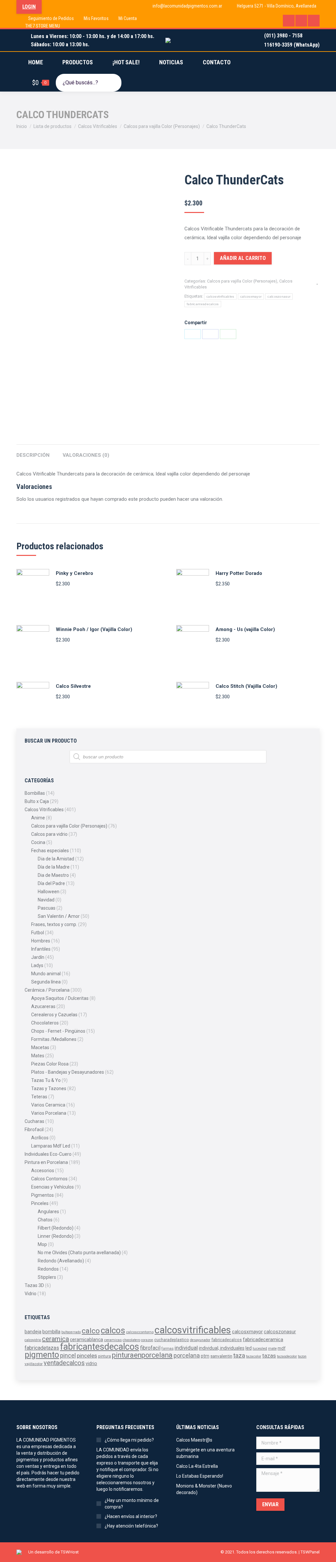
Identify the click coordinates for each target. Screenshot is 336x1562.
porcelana (187, 1355)
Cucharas (34, 1121)
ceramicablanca (86, 1339)
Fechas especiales (50, 850)
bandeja (33, 1331)
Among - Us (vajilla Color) (245, 629)
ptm (205, 1356)
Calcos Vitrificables (44, 809)
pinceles (87, 1355)
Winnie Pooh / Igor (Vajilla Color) (94, 629)
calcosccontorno (140, 1332)
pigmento (42, 1355)
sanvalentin (221, 1356)
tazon (302, 1356)
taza (239, 1355)
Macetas (40, 1047)
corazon (147, 1340)
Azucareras (43, 1006)
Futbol (37, 932)
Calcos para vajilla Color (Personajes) (242, 281)
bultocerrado (71, 1332)
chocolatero (131, 1340)
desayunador (200, 1340)
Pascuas (46, 908)
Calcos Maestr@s (194, 1440)
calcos (113, 1330)
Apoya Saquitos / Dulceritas (60, 998)
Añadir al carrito (243, 258)
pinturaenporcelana (142, 1355)
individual (186, 1347)
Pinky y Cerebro (74, 573)
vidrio (91, 1363)
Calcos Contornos (49, 1178)
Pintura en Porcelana (46, 1162)
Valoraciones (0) (86, 455)
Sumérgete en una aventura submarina (205, 1453)
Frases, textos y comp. (54, 924)
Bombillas (35, 793)
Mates (37, 1055)
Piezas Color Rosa (50, 1063)
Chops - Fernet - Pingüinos (58, 1031)
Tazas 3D (34, 1285)
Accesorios (42, 1170)
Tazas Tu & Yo (46, 1080)
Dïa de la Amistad (56, 858)
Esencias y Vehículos (52, 1187)
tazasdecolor (287, 1356)
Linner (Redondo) (56, 1236)
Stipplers (47, 1277)
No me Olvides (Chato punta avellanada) (79, 1252)
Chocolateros (45, 1022)
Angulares (48, 1211)
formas (167, 1348)
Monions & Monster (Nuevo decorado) (204, 1489)
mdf (281, 1348)
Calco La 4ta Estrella (197, 1466)
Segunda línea (46, 981)
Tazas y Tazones (48, 1088)
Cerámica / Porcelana (47, 990)
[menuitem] (47, 18)
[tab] (33, 452)
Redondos (48, 1269)
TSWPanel (310, 1552)
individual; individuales (221, 1348)
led (248, 1348)
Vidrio (30, 1293)
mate (272, 1348)
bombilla (51, 1332)
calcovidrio (33, 1340)
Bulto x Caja (37, 801)
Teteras (39, 1096)
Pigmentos (42, 1195)
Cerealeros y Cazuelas (54, 1014)
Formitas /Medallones (53, 1039)
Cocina (38, 842)
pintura (104, 1356)
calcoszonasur (278, 296)
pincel (68, 1355)
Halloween (48, 891)
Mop (42, 1244)
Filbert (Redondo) (56, 1228)
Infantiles (41, 949)
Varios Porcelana (48, 1113)
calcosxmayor (251, 296)
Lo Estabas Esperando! (199, 1476)
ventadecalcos (64, 1363)
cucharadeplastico (171, 1340)
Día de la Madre (54, 867)
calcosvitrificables (220, 296)
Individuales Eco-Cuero (48, 1154)
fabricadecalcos (226, 1340)
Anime (38, 817)
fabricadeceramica (263, 1339)
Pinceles (40, 1203)
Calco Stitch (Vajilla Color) (246, 686)
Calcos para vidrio (49, 834)
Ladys (37, 965)
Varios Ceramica (48, 1105)
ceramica (55, 1339)
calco (91, 1330)
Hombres (40, 940)
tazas (269, 1355)
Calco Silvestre (73, 686)
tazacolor (253, 1356)
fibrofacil (150, 1348)
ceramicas (113, 1340)
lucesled (260, 1348)
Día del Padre (51, 883)
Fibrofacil (34, 1129)
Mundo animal (46, 973)
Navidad (46, 899)
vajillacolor (34, 1363)
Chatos (45, 1219)
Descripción (33, 455)
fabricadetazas (42, 1348)
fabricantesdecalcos (203, 304)
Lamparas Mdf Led (50, 1146)
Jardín (37, 957)
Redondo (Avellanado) (61, 1260)
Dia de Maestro (53, 875)
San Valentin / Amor (59, 916)
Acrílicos (40, 1137)
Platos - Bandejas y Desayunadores (67, 1072)
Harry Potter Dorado (239, 573)
